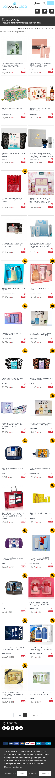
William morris (7, 114)
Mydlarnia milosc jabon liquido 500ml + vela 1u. (40, 109)
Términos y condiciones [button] (13, 767)
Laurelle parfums (35, 249)
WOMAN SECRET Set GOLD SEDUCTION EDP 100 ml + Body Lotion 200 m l (12, 694)
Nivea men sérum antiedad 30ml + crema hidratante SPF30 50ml (13, 648)
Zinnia (32, 698)
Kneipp (32, 204)
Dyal (31, 69)
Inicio (20, 29)
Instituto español (8, 294)
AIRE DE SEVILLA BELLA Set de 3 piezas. (40, 289)
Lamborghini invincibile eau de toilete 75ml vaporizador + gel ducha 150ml (12, 245)
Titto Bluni (33, 339)
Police (4, 69)
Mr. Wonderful (7, 339)
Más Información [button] (11, 773)
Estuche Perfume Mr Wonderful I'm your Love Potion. (13, 334)
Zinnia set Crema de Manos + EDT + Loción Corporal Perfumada (41, 693)
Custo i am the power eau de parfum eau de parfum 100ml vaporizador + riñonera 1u (12, 425)
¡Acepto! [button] (22, 773)
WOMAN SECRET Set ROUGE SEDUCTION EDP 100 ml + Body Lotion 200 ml (40, 604)
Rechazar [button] (33, 773)
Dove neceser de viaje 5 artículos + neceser (13, 468)
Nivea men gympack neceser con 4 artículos (41, 468)
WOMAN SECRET (34, 608)
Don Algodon (6, 204)
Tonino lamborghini (9, 249)
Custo (4, 429)
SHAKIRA (32, 518)
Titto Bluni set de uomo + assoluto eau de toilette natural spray (41, 424)
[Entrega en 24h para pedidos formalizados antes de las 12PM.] (25, 171)
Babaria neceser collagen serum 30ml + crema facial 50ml (12, 379)
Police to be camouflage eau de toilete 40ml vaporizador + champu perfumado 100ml (12, 65)
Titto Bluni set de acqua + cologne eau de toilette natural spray (41, 334)
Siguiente (36, 715)
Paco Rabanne (34, 159)
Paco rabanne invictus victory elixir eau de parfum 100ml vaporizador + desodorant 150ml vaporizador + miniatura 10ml (41, 156)
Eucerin (4, 518)
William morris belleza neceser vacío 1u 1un (12, 109)
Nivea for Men (34, 473)
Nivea (4, 563)
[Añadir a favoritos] (24, 69)
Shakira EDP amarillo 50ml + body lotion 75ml (41, 513)
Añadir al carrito (14, 77)
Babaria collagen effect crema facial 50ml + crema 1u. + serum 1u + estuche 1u (13, 155)
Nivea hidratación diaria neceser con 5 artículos (12, 558)
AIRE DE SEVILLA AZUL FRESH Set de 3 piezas (13, 289)
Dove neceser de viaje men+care (12, 604)
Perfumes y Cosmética (33, 29)
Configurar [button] (45, 773)
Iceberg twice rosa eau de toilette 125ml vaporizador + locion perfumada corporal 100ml (40, 65)
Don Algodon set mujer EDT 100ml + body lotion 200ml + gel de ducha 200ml (41, 559)
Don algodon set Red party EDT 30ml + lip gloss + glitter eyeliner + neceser (13, 200)
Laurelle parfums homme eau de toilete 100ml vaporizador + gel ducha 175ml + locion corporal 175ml (40, 246)
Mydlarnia (33, 114)
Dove (3, 473)
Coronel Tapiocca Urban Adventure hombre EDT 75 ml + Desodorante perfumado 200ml (41, 649)
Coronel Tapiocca (36, 653)
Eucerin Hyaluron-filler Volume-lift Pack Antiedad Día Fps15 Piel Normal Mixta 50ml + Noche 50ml (13, 514)
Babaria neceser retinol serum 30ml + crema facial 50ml (41, 379)
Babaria (4, 159)
